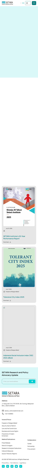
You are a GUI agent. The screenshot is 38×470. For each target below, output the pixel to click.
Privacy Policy (5, 463)
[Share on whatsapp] (3, 72)
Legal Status (23, 463)
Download (6, 30)
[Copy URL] (19, 72)
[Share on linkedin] (11, 72)
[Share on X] (15, 72)
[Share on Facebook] (7, 72)
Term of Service (14, 463)
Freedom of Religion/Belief (12, 291)
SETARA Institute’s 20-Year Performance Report (14, 237)
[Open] (34, 3)
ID (21, 3)
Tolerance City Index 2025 (13, 297)
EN (23, 3)
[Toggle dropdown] (29, 3)
